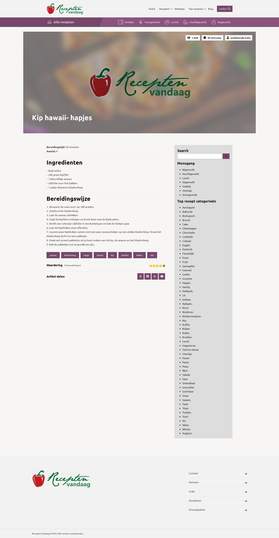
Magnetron (188, 345)
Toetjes (186, 412)
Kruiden (187, 337)
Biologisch (188, 215)
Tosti (185, 416)
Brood (186, 220)
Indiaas (186, 299)
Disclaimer (195, 500)
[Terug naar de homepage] (64, 8)
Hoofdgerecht (198, 22)
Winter (186, 429)
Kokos (185, 332)
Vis (184, 420)
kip (112, 255)
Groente (187, 278)
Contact (193, 473)
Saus (185, 378)
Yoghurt (187, 433)
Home (152, 8)
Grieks (186, 274)
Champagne (189, 228)
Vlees (185, 424)
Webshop (180, 8)
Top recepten (196, 8)
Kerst (185, 307)
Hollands (187, 291)
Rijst (185, 370)
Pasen (185, 357)
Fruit (185, 261)
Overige (187, 190)
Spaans (186, 399)
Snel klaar (188, 391)
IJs (184, 295)
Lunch (174, 22)
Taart (185, 404)
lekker (139, 255)
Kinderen (187, 311)
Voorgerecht (152, 22)
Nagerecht (224, 22)
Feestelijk (188, 253)
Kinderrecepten (191, 316)
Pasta (185, 362)
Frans (185, 257)
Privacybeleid (197, 509)
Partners (194, 482)
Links (192, 491)
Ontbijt (129, 22)
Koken (186, 328)
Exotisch (187, 249)
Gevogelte (188, 266)
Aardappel (188, 207)
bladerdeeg (70, 255)
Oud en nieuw (190, 349)
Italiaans (187, 303)
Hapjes (186, 282)
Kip (184, 320)
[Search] (225, 156)
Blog (210, 8)
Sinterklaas (188, 383)
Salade (186, 374)
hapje (86, 255)
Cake (185, 224)
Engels (186, 245)
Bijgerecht (188, 169)
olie (152, 255)
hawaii (100, 255)
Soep (185, 395)
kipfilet (125, 255)
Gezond (186, 270)
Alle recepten (63, 22)
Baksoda (187, 211)
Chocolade (188, 232)
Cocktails (187, 236)
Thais (185, 408)
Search (182, 150)
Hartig (186, 286)
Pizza (185, 366)
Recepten (164, 8)
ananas (53, 255)
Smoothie (188, 387)
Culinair (186, 240)
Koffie (186, 324)
